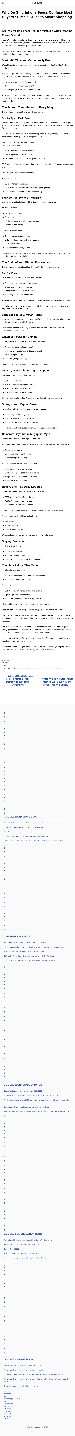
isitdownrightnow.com (12, 1399)
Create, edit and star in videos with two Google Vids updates (26, 836)
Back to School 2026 (11, 1249)
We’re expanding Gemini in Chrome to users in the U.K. (23, 1370)
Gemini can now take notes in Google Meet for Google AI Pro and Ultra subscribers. (34, 841)
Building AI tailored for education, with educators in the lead (25, 942)
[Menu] (3, 3)
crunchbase (8, 1394)
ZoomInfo (7, 1411)
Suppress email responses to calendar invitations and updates (26, 1107)
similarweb (8, 1416)
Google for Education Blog (23, 1234)
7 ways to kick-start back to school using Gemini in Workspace (26, 823)
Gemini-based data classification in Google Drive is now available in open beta (32, 1095)
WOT (5, 1401)
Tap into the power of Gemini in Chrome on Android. (22, 1365)
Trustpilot (7, 1414)
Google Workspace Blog (21, 816)
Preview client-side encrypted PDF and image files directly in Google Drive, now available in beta (37, 1101)
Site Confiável (9, 1419)
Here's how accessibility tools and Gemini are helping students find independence (33, 947)
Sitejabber (7, 1409)
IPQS (5, 1396)
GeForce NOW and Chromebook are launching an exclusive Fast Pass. (29, 956)
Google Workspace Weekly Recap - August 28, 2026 (23, 1091)
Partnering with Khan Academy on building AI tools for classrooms (28, 1240)
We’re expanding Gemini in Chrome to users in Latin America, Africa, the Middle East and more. (36, 1380)
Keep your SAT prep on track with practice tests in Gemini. (25, 1258)
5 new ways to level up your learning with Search (21, 1245)
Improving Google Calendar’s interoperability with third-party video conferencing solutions (36, 1111)
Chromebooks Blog (17, 936)
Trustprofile (8, 1406)
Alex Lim (6, 660)
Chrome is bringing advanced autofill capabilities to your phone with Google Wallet (34, 1374)
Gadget (4, 665)
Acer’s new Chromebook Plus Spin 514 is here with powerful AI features (29, 960)
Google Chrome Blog (18, 1359)
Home (3, 668)
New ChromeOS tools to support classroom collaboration (24, 952)
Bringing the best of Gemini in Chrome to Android (21, 1386)
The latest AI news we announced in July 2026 (21, 832)
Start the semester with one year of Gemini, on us (22, 1253)
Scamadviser (8, 1404)
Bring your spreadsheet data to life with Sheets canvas (23, 827)
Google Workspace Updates (23, 1085)
